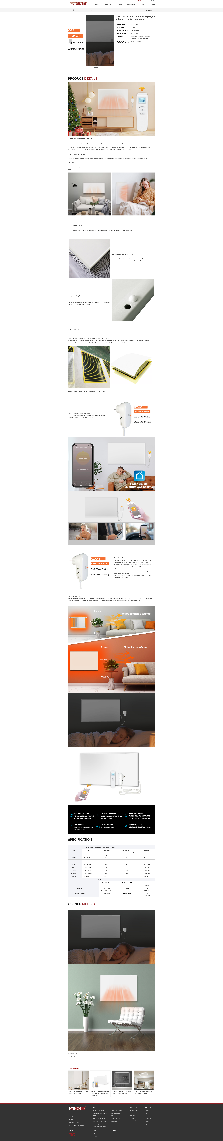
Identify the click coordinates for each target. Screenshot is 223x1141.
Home (70, 10)
